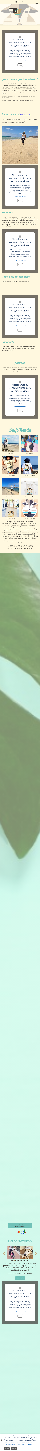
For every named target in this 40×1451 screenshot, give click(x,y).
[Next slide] (35, 1253)
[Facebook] (16, 18)
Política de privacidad (20, 61)
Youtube (25, 114)
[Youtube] (21, 18)
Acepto (20, 65)
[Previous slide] (4, 1253)
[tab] (11, 1260)
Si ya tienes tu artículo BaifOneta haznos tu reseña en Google (20, 1225)
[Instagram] (19, 18)
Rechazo (14, 1448)
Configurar (30, 1444)
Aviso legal (21, 1444)
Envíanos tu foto (20, 1278)
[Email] (23, 18)
